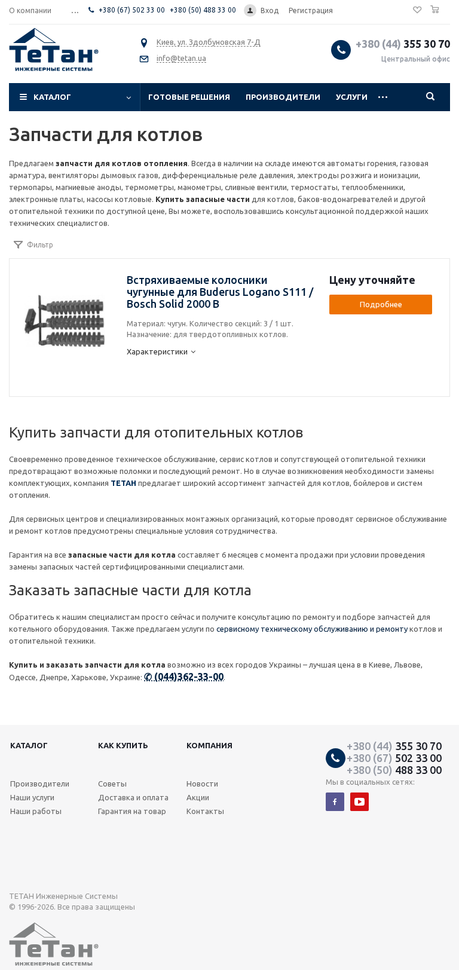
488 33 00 (394, 770)
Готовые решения (189, 97)
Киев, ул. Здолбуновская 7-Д (209, 42)
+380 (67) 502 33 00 (132, 10)
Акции (197, 797)
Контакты (205, 811)
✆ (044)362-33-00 (184, 676)
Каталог (52, 97)
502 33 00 (394, 758)
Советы (112, 783)
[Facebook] (335, 801)
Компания (209, 745)
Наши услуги (32, 797)
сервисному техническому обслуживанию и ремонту (312, 629)
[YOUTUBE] (359, 801)
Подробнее (381, 304)
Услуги (352, 97)
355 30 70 (403, 44)
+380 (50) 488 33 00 (203, 10)
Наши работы (36, 811)
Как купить (123, 745)
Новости (202, 783)
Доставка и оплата (133, 797)
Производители (283, 97)
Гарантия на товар (132, 811)
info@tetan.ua (181, 58)
